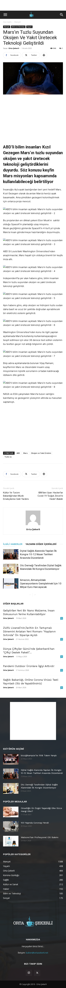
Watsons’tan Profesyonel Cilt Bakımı (39, 837)
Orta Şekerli (13, 48)
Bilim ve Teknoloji (18, 27)
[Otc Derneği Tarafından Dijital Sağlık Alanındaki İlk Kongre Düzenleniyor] (10, 569)
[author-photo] (33, 525)
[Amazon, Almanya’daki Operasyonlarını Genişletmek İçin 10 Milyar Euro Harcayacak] (10, 583)
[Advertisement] (33, 5)
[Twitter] (37, 973)
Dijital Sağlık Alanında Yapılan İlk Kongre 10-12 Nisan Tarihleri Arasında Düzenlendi (38, 554)
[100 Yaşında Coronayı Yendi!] (10, 826)
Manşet (17, 22)
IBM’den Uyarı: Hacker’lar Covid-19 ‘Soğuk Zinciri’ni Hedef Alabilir (50, 495)
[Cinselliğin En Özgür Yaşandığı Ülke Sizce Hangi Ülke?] (10, 812)
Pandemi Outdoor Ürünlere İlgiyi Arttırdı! (28, 666)
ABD (18, 453)
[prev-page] (30, 595)
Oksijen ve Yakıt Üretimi (41, 453)
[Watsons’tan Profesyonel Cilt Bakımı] (10, 841)
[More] (44, 55)
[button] (5, 15)
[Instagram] (29, 973)
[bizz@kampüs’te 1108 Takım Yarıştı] (10, 759)
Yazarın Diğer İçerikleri (40, 544)
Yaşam (29, 27)
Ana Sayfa (7, 22)
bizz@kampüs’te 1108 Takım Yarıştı (39, 755)
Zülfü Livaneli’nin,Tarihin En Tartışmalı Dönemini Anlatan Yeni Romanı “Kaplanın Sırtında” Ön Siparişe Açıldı (29, 631)
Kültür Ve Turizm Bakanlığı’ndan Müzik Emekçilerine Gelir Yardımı (16, 495)
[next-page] (35, 595)
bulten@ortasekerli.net (37, 952)
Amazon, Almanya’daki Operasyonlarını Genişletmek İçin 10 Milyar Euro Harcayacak (40, 583)
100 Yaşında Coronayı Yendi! (35, 823)
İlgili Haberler (12, 544)
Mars (25, 453)
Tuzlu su (8, 457)
